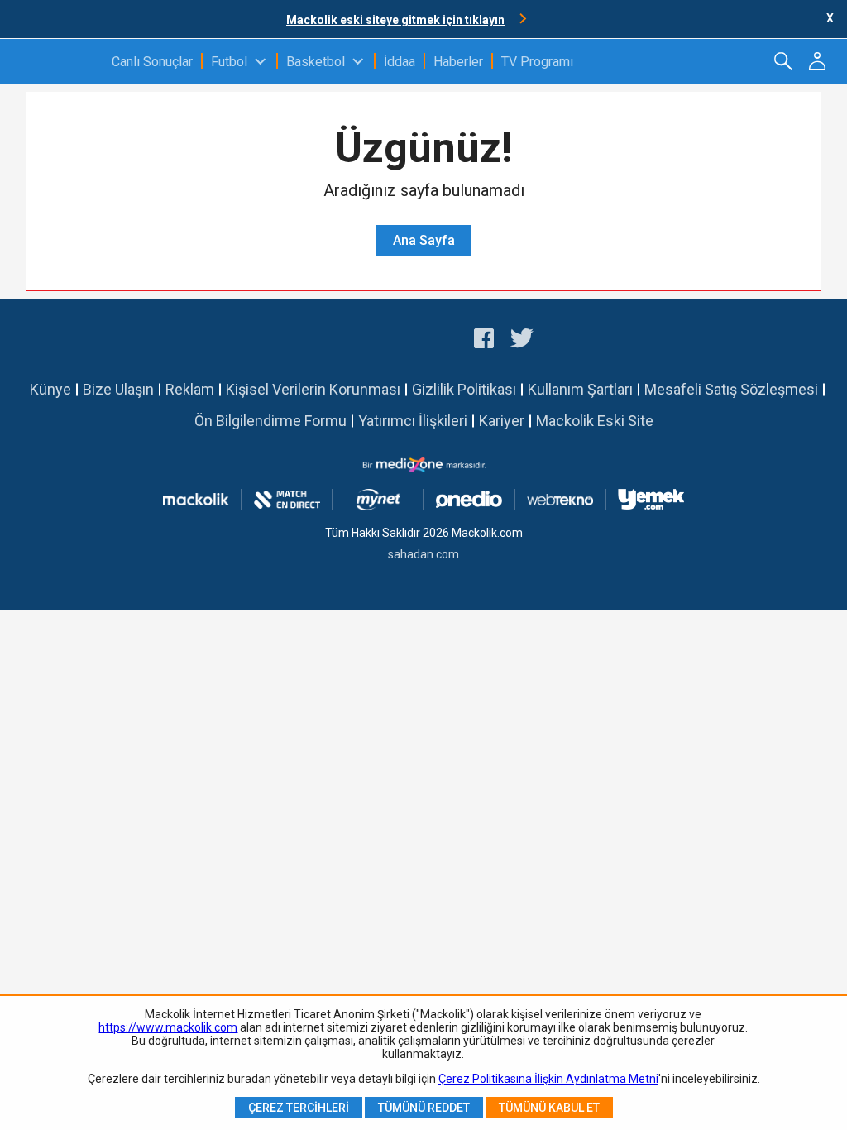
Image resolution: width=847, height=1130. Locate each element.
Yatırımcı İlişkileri (412, 420)
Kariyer (501, 420)
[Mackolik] (56, 61)
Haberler (458, 61)
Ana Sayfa (424, 240)
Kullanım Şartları (580, 389)
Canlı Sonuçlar (152, 61)
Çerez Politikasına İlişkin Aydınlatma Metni (548, 1078)
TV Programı (537, 61)
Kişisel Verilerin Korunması (313, 389)
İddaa (399, 61)
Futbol (229, 61)
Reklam (189, 389)
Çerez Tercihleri (298, 1107)
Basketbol (315, 61)
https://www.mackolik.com (167, 1027)
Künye (50, 389)
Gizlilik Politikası (464, 389)
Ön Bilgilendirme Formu (270, 420)
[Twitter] (522, 341)
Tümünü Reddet (424, 1107)
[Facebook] (484, 341)
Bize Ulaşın (118, 389)
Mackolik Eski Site (594, 420)
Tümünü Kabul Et (549, 1107)
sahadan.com (423, 554)
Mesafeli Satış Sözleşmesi (731, 389)
